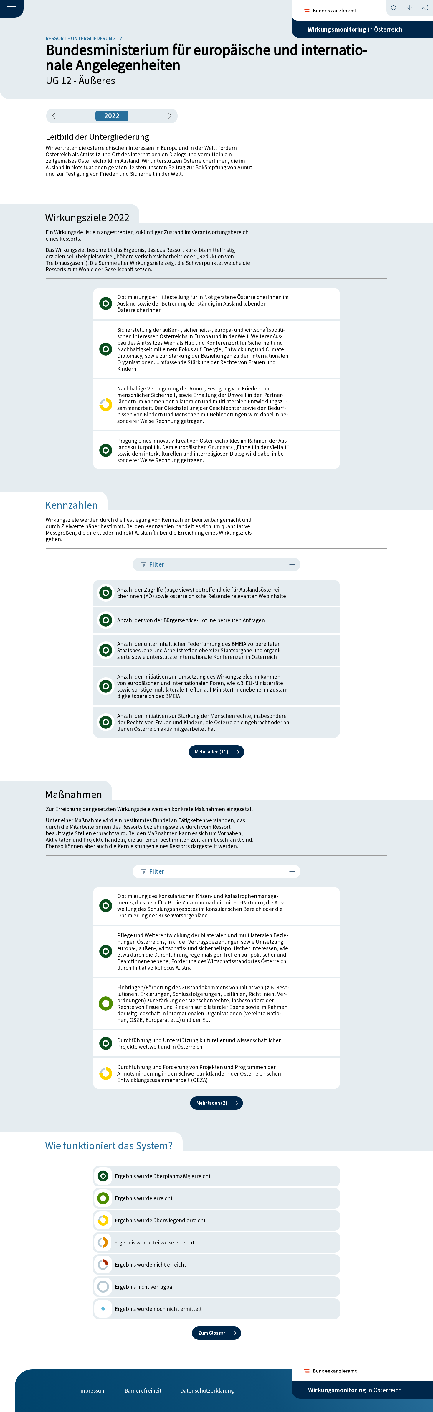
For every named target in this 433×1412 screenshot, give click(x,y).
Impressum (92, 1390)
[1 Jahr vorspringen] (168, 116)
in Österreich (355, 29)
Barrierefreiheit (143, 1390)
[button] (12, 9)
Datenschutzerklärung (207, 1390)
